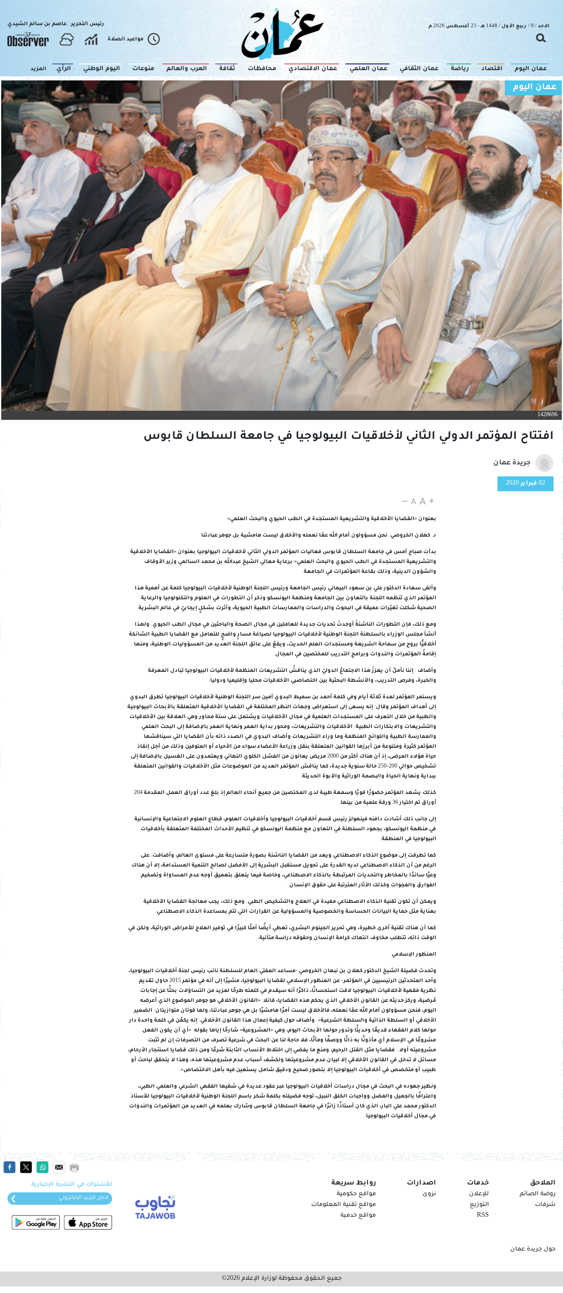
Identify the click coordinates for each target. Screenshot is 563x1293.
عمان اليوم (535, 87)
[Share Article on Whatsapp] (42, 1168)
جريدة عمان (511, 463)
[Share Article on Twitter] (26, 1168)
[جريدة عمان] (281, 33)
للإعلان (479, 1194)
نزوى (429, 1194)
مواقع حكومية (356, 1194)
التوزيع (479, 1205)
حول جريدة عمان (533, 1249)
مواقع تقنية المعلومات (343, 1205)
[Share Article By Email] (59, 1168)
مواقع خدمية (358, 1216)
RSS (483, 1216)
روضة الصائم (538, 1194)
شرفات (545, 1205)
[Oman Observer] (28, 39)
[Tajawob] (153, 1206)
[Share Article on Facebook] (9, 1168)
